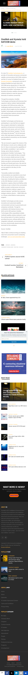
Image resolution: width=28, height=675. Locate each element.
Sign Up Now (14, 341)
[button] (14, 333)
